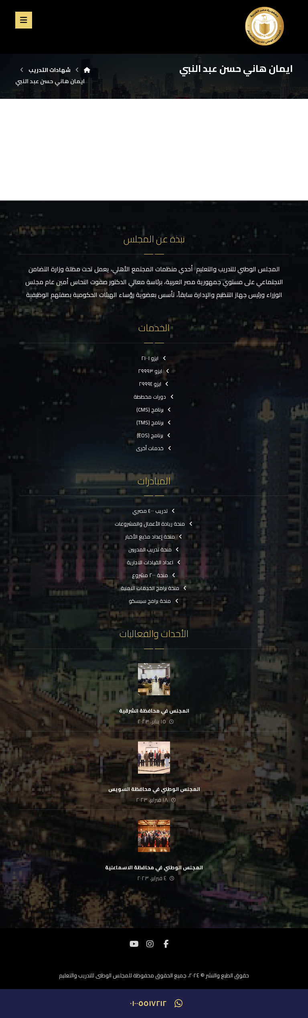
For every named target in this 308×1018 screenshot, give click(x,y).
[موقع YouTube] (134, 944)
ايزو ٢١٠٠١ (149, 358)
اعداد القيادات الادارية (150, 562)
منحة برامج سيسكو (150, 601)
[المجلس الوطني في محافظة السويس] (154, 757)
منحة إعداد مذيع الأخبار (150, 536)
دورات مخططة (150, 396)
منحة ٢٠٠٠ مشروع (150, 575)
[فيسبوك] (166, 944)
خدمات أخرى (150, 448)
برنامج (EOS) (150, 435)
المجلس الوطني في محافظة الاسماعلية (154, 867)
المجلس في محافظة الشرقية (154, 710)
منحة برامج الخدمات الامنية (150, 588)
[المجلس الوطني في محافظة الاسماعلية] (154, 836)
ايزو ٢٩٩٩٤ (150, 384)
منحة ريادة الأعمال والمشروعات (150, 523)
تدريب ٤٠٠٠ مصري (150, 511)
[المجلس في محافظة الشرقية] (154, 679)
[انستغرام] (150, 944)
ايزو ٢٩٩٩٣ (150, 371)
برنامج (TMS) (150, 422)
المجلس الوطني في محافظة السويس (154, 789)
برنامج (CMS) (150, 409)
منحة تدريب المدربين (150, 549)
